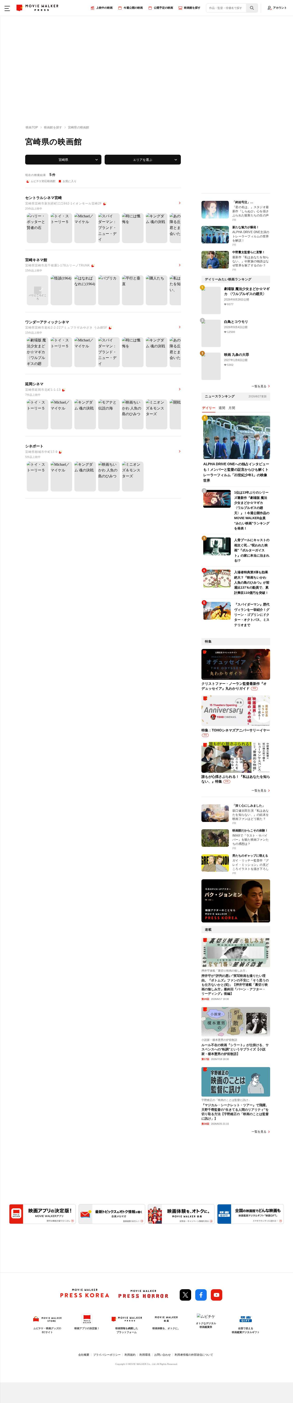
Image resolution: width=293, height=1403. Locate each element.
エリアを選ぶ (142, 160)
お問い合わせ (162, 1354)
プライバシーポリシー (107, 1354)
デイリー (208, 408)
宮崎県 (63, 160)
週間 (222, 408)
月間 (231, 408)
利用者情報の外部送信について (194, 1354)
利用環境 (144, 1354)
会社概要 (83, 1354)
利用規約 (130, 1354)
